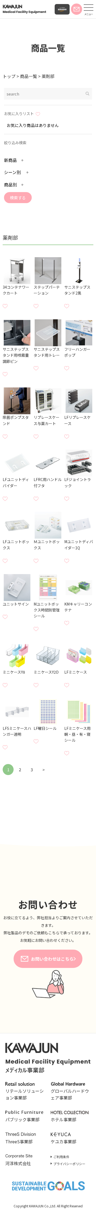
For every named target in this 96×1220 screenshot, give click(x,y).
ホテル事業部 (63, 1119)
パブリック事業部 (22, 1119)
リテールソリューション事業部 (24, 1094)
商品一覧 (48, 47)
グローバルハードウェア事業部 (70, 1094)
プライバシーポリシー (69, 1163)
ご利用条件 (61, 1156)
